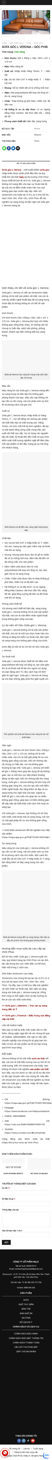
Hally (21, 177)
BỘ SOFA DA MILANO (39, 1173)
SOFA (29, 43)
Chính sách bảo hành (26, 1333)
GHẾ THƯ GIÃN (26, 1304)
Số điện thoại (8, 1199)
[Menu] (4, 2)
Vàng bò (37, 135)
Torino (36, 141)
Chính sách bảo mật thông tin (26, 1338)
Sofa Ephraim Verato (13, 1173)
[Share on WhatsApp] (4, 148)
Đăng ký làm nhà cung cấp (26, 1452)
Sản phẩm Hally (16, 43)
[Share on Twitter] (13, 148)
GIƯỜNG (26, 1318)
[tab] (26, 163)
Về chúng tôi (14, 1448)
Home (4, 43)
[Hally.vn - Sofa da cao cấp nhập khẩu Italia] (26, 2)
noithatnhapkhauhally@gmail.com (29, 1269)
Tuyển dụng (38, 1448)
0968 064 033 (29, 1288)
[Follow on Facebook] (19, 1441)
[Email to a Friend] (18, 148)
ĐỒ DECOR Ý (26, 1322)
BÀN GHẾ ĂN (26, 1313)
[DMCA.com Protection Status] (26, 1384)
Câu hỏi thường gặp (26, 1347)
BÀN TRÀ (26, 1309)
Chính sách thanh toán (26, 1342)
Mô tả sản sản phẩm (26, 163)
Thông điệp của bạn (10, 1210)
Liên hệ (26, 1448)
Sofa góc (38, 43)
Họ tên (6, 1188)
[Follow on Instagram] (24, 1441)
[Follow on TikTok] (28, 1441)
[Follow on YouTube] (33, 1441)
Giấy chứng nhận (26, 1351)
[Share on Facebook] (9, 148)
